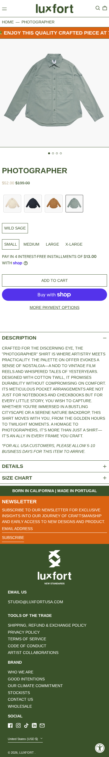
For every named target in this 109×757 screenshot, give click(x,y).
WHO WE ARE (20, 672)
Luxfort (27, 752)
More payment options (54, 307)
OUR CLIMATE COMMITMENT (35, 685)
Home (8, 22)
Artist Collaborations (33, 652)
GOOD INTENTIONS (26, 679)
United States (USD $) (23, 739)
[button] (97, 8)
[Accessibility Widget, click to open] (100, 748)
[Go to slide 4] (61, 153)
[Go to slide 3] (57, 153)
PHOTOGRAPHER (38, 22)
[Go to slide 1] (49, 153)
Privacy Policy (24, 632)
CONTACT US (20, 699)
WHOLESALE (20, 706)
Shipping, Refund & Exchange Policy (47, 625)
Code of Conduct (27, 646)
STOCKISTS (19, 692)
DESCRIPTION (19, 338)
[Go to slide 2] (53, 153)
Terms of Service (27, 639)
